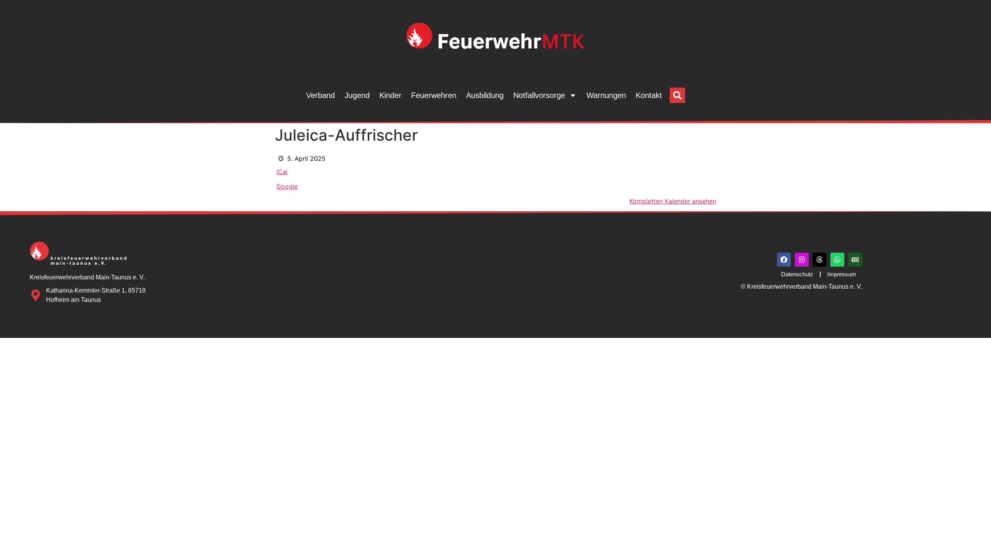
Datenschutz (797, 274)
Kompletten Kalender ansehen (672, 201)
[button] (677, 95)
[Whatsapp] (837, 260)
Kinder (390, 95)
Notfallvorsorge (539, 95)
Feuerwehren (433, 95)
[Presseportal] (855, 260)
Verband (320, 95)
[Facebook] (784, 260)
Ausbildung (485, 95)
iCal (282, 172)
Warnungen (606, 95)
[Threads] (819, 260)
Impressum (841, 274)
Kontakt (649, 95)
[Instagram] (802, 260)
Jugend (357, 95)
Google (287, 186)
